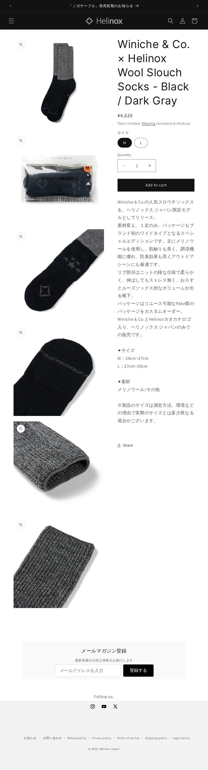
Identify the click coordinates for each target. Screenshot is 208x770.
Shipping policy (156, 738)
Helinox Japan (109, 749)
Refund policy (76, 738)
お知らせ (30, 738)
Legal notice (181, 738)
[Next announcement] (197, 6)
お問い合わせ (52, 738)
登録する (138, 670)
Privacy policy (101, 738)
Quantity (124, 154)
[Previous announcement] (11, 6)
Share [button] (128, 445)
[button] (11, 21)
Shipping (148, 123)
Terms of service (128, 738)
